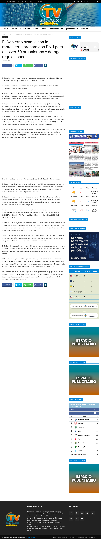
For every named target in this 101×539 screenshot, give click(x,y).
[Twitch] (90, 1)
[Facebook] (74, 1)
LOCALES (14, 29)
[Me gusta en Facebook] (38, 65)
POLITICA (9, 34)
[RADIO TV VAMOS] (50, 15)
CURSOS (20, 1)
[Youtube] (97, 1)
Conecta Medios (30, 537)
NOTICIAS (44, 29)
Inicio (3, 34)
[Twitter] (94, 1)
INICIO (3, 1)
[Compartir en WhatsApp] (28, 65)
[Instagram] (77, 1)
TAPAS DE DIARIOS (29, 1)
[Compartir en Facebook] (7, 65)
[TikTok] (87, 1)
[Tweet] (18, 65)
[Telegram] (84, 1)
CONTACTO (39, 1)
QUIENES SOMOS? (12, 1)
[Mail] (81, 1)
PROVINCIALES (25, 29)
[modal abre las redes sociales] (45, 65)
